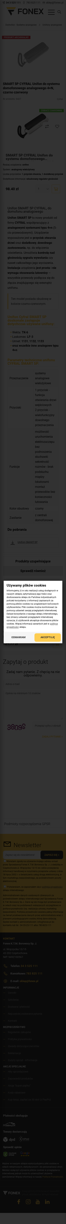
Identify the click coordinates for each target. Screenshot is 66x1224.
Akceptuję (48, 637)
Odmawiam (18, 637)
